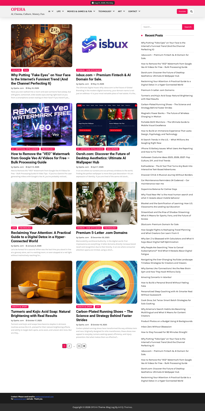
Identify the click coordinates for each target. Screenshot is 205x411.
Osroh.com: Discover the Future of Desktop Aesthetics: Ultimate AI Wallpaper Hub (103, 158)
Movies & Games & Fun (79, 11)
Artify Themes (125, 407)
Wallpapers (112, 149)
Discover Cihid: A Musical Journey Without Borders (167, 174)
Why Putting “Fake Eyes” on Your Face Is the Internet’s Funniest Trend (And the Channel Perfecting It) (41, 79)
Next (84, 346)
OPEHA (18, 9)
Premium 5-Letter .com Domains (101, 233)
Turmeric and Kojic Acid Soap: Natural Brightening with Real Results (40, 314)
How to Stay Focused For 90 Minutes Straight (164, 332)
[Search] (191, 11)
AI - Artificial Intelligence (25, 149)
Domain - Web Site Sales (89, 70)
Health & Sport (19, 307)
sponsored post (20, 399)
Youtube (182, 11)
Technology (104, 11)
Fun (26, 70)
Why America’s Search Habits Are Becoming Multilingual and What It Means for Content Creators (163, 312)
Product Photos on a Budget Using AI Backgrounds (166, 321)
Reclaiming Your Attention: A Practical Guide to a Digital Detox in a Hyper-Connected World (41, 237)
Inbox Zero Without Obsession (156, 326)
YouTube (16, 70)
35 (79, 346)
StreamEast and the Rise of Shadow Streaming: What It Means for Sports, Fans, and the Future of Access (166, 215)
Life (59, 11)
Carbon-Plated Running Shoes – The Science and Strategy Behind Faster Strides (104, 316)
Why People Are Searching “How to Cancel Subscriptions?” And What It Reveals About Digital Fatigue (166, 250)
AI (49, 11)
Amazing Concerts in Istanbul (156, 277)
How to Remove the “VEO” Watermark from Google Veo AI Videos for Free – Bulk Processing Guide (40, 158)
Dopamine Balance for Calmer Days (159, 189)
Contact (132, 11)
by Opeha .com (17, 88)
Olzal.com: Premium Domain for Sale (160, 224)
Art (120, 11)
